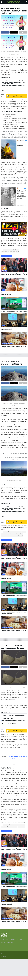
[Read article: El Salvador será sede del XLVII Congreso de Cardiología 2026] (14, 303)
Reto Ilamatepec (5, 533)
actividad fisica (7, 531)
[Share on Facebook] (5, 32)
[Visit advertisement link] (16, 96)
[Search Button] (26, 2)
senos (23, 826)
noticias (24, 531)
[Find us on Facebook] (1, 953)
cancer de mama (21, 824)
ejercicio (19, 531)
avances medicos (7, 824)
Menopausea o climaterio (7, 343)
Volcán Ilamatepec (13, 535)
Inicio (2, 5)
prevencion (14, 826)
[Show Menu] (1, 2)
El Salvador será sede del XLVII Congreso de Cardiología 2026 (14, 311)
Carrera (13, 531)
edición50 (12, 249)
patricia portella (5, 251)
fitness (16, 249)
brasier (14, 824)
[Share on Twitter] (14, 32)
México (8, 826)
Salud (5, 5)
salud (17, 251)
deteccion (4, 826)
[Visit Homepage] (13, 2)
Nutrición (4, 270)
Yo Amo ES (20, 535)
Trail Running (4, 535)
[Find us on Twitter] (3, 953)
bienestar (6, 249)
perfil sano (12, 251)
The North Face (19, 533)
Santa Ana (12, 533)
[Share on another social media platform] (23, 32)
